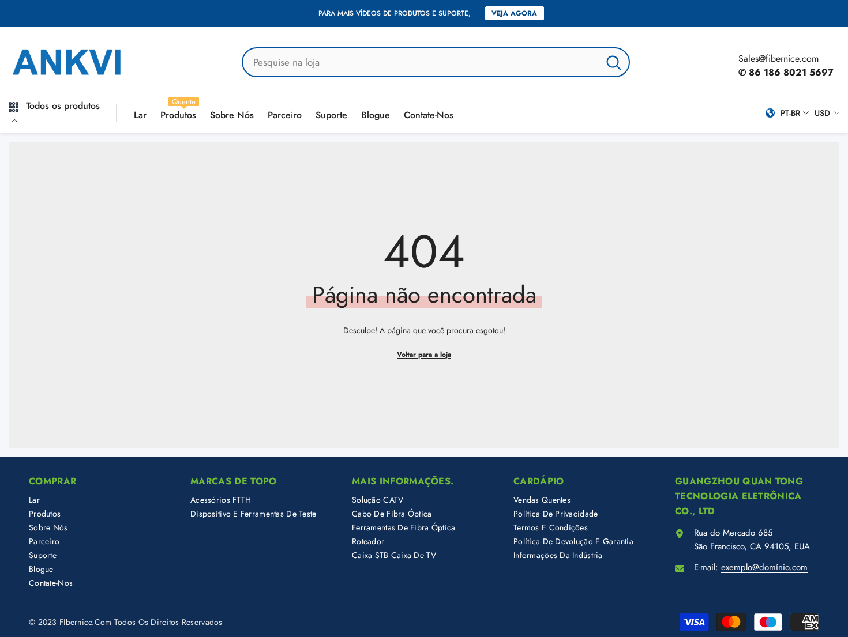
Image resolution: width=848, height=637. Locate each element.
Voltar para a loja (424, 354)
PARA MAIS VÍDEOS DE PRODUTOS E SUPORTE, (394, 13)
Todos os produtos (63, 105)
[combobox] (421, 62)
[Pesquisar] (436, 62)
